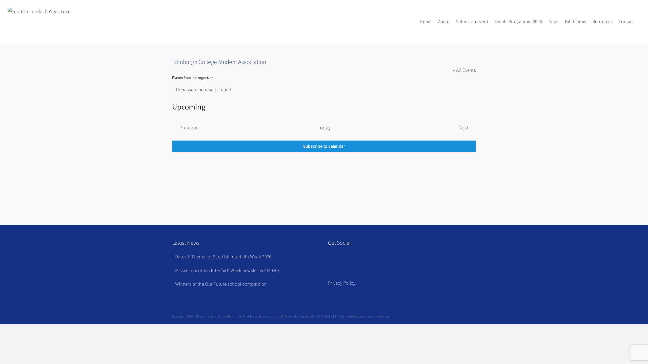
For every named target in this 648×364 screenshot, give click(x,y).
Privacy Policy (341, 283)
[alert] (324, 90)
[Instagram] (344, 258)
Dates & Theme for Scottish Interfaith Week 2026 (223, 257)
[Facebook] (332, 258)
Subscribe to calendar (324, 146)
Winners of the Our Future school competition (221, 284)
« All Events (464, 70)
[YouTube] (355, 258)
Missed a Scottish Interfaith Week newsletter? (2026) (227, 270)
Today (324, 127)
